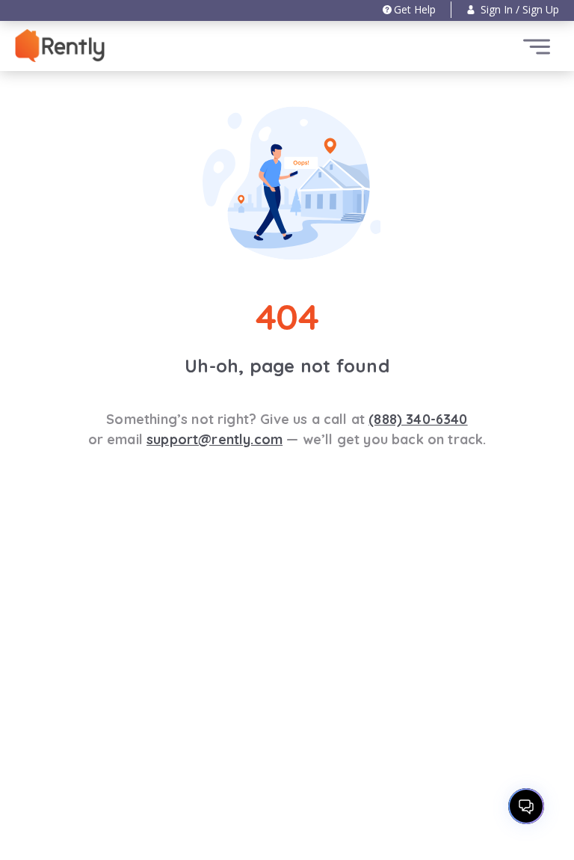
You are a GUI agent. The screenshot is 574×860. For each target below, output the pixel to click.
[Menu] (536, 46)
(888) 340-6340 (417, 419)
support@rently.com (214, 439)
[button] (512, 9)
